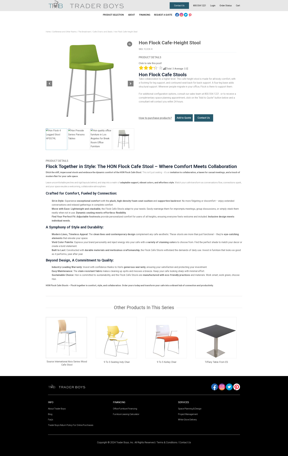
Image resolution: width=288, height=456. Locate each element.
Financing (144, 15)
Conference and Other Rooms (64, 32)
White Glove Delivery (187, 419)
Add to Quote (184, 117)
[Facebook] (177, 14)
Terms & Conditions (167, 442)
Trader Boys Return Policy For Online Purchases (70, 425)
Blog (50, 414)
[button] (131, 83)
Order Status (226, 5)
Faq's (50, 419)
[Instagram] (182, 14)
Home (48, 32)
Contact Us (179, 5)
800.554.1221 (199, 5)
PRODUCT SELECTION (113, 15)
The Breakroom (84, 32)
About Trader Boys (57, 408)
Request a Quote (163, 15)
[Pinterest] (190, 14)
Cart (238, 5)
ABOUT (131, 15)
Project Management (188, 414)
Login (212, 5)
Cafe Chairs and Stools (102, 32)
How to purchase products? (155, 118)
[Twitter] (186, 14)
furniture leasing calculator (126, 414)
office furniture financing (125, 408)
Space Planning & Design (189, 408)
